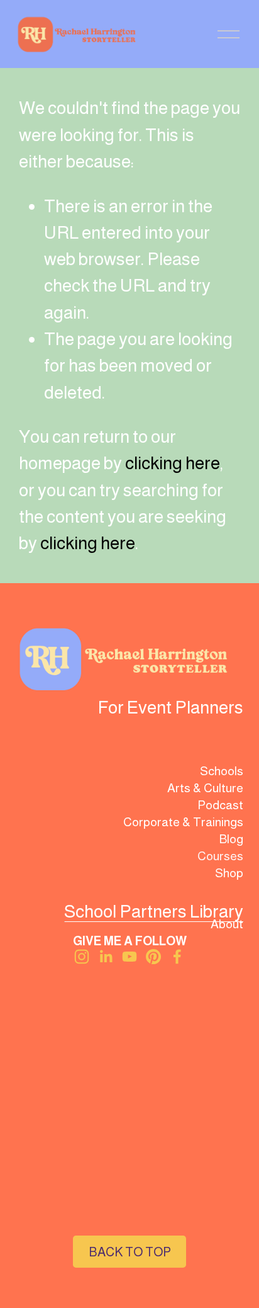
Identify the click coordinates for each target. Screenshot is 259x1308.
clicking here (172, 463)
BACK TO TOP (130, 1252)
